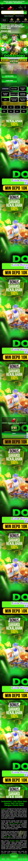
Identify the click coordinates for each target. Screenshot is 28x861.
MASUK (14, 433)
